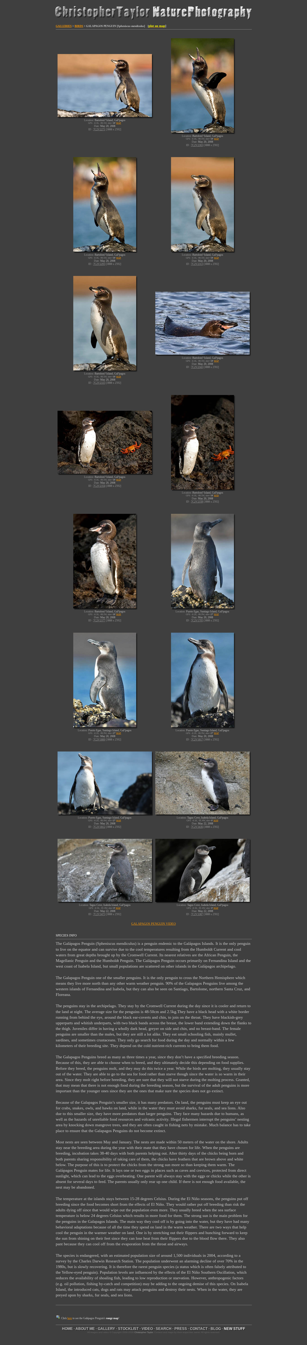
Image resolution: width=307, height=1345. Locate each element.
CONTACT (199, 1329)
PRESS (180, 1329)
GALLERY (106, 1329)
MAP (118, 123)
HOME (67, 1329)
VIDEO (147, 1329)
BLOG (216, 1329)
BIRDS (79, 26)
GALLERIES (64, 26)
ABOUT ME (85, 1329)
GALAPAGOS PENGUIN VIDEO (153, 923)
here (69, 1318)
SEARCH (163, 1329)
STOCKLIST (128, 1329)
